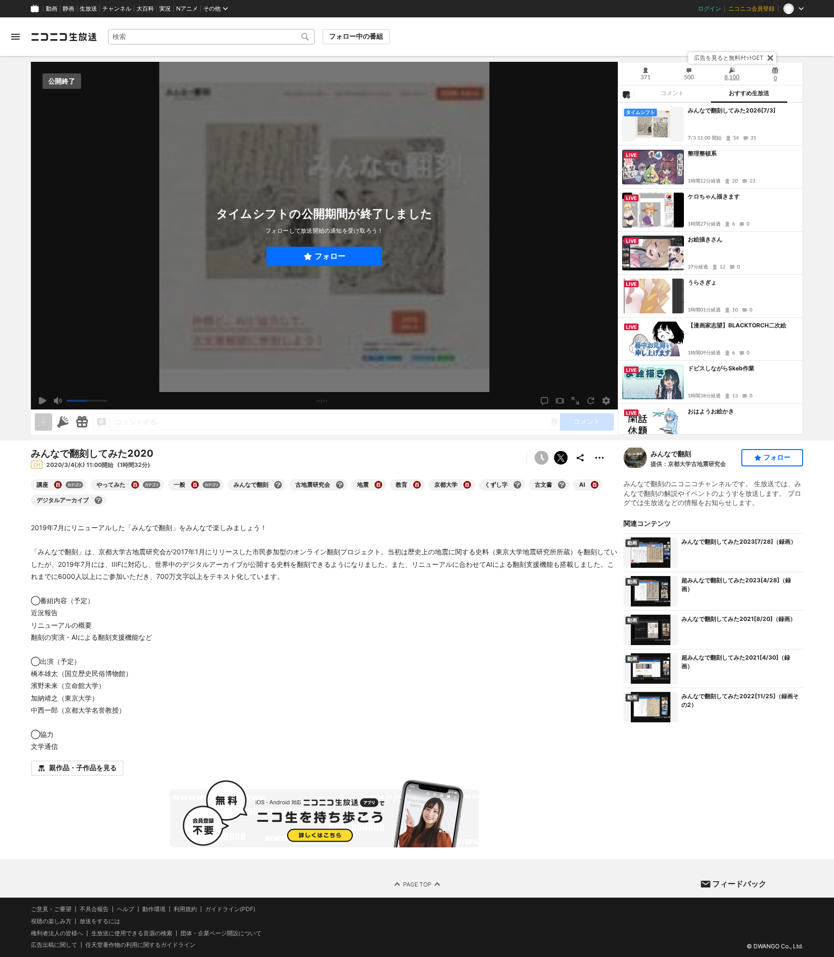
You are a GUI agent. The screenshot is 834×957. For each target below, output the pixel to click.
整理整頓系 (702, 153)
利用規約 (185, 909)
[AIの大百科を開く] (594, 485)
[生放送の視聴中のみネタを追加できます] (43, 422)
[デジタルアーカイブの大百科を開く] (98, 500)
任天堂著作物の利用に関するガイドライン (140, 945)
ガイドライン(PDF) (230, 909)
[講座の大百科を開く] (58, 485)
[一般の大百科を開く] (195, 485)
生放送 (88, 9)
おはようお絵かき (711, 411)
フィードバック (739, 883)
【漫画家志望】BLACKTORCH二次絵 (737, 325)
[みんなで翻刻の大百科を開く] (278, 485)
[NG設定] (626, 94)
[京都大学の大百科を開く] (467, 485)
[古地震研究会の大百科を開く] (340, 485)
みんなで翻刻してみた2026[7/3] (732, 110)
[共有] (580, 457)
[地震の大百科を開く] (378, 485)
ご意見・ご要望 (51, 909)
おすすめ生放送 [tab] (749, 93)
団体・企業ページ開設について (221, 933)
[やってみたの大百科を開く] (135, 485)
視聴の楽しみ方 (51, 920)
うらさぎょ (702, 282)
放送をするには (100, 921)
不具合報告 (94, 909)
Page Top (417, 883)
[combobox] (211, 36)
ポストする (561, 457)
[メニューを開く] (15, 36)
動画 (51, 9)
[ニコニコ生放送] (64, 36)
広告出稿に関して (54, 944)
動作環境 (154, 909)
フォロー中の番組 (356, 36)
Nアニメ (187, 9)
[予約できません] (541, 457)
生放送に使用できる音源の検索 (131, 933)
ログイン (709, 9)
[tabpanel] (710, 268)
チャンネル (116, 9)
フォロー (330, 256)
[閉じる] (770, 58)
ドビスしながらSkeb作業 (721, 368)
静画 (68, 9)
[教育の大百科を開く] (417, 485)
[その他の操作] (599, 457)
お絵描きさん (705, 239)
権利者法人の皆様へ (57, 932)
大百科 (145, 9)
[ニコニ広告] (62, 422)
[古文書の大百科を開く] (562, 485)
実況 (165, 9)
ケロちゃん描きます (714, 196)
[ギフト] (82, 422)
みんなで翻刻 (671, 454)
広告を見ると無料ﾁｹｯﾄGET (729, 57)
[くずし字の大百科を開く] (517, 485)
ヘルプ (125, 909)
